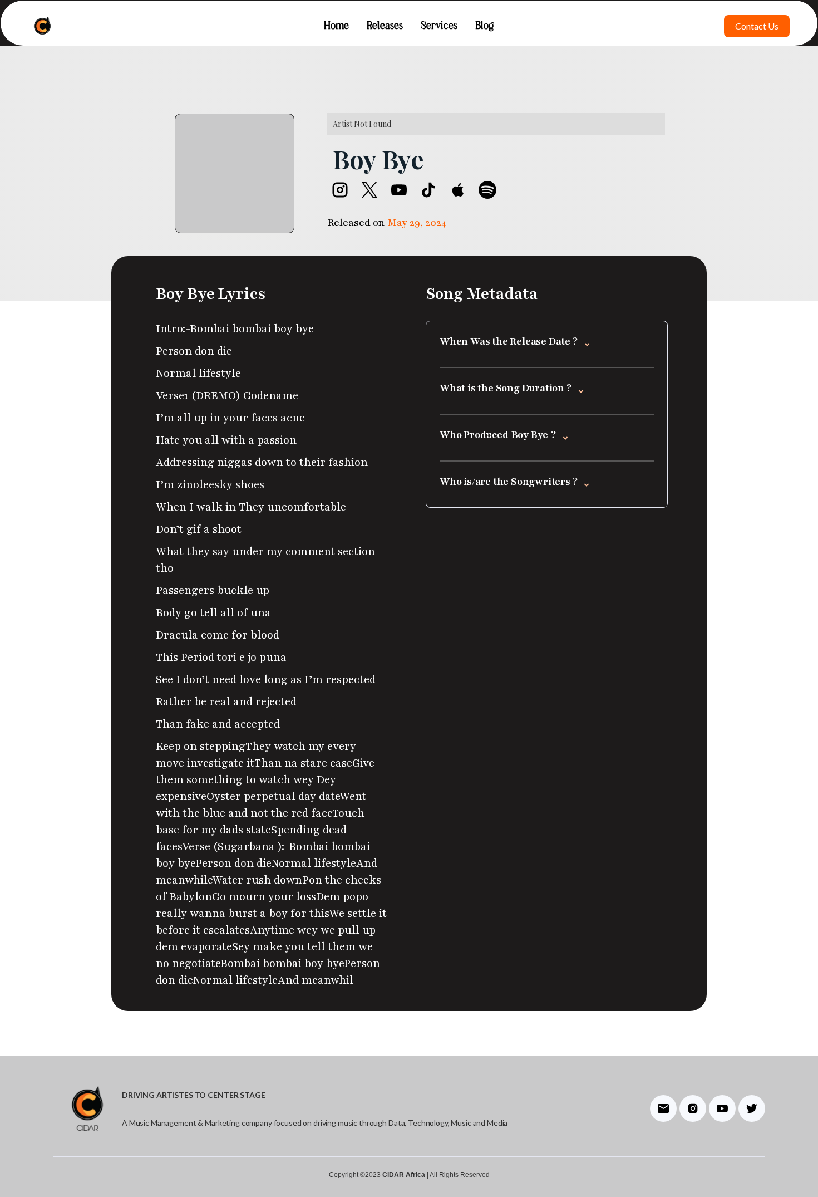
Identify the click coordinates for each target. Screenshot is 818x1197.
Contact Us (756, 26)
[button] (547, 343)
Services (439, 26)
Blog (484, 26)
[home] (42, 26)
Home (336, 26)
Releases (385, 26)
